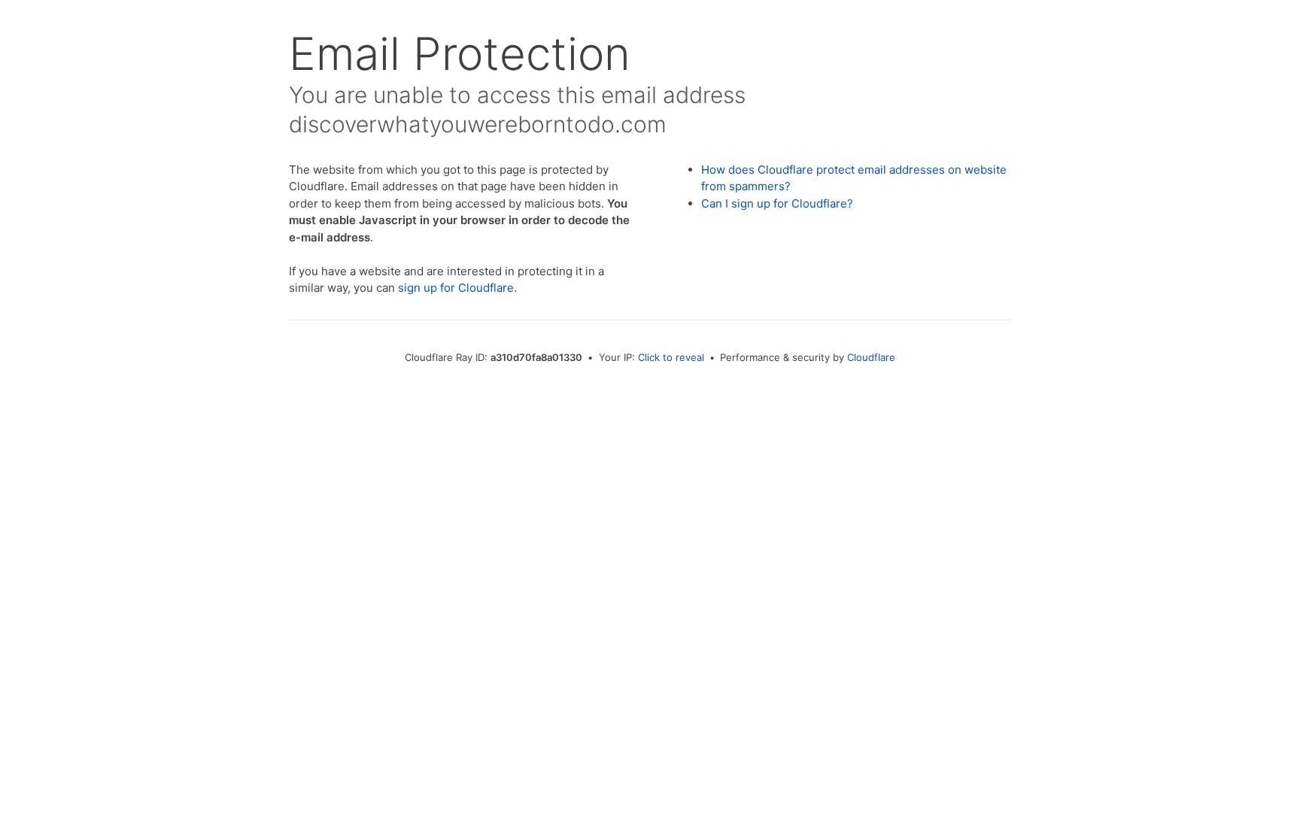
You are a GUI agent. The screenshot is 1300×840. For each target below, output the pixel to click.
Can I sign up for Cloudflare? (777, 203)
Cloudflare (871, 357)
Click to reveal (671, 357)
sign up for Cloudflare (456, 288)
